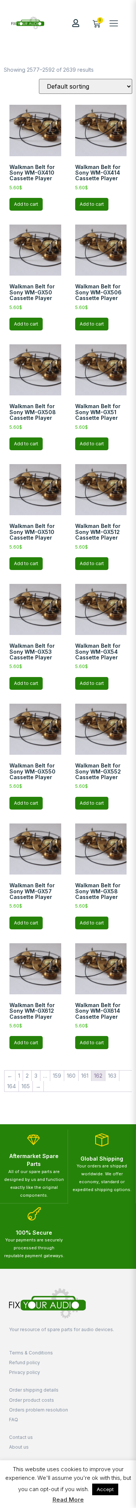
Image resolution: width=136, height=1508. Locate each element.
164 (11, 1086)
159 (57, 1075)
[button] (114, 23)
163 (112, 1075)
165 (26, 1086)
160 (71, 1075)
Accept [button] (105, 1489)
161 (84, 1075)
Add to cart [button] (26, 204)
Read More (68, 1499)
